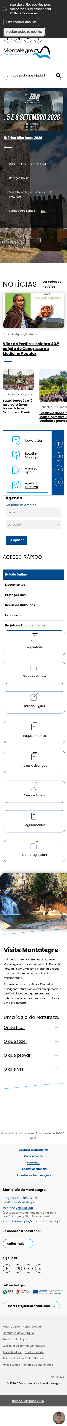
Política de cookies (24, 13)
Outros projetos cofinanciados (28, 1306)
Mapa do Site (11, 1326)
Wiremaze (57, 1376)
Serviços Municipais (16, 1339)
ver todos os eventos (21, 505)
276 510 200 (24, 1208)
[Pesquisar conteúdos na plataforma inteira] (58, 75)
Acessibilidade (12, 1352)
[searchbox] (33, 75)
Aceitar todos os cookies (24, 32)
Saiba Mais (15, 1243)
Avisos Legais (11, 1365)
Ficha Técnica (32, 1326)
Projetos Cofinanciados (38, 1365)
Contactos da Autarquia (18, 1333)
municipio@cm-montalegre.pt (37, 1221)
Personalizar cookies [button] (21, 22)
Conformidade (34, 1352)
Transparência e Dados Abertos (23, 1358)
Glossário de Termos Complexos (24, 1346)
